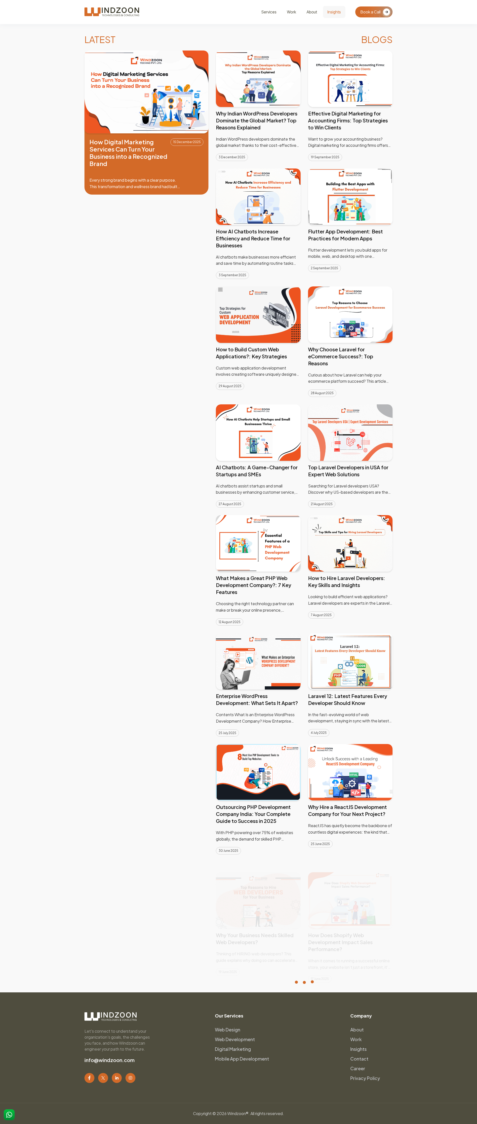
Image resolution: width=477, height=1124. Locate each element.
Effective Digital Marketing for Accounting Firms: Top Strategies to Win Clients (348, 120)
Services (269, 11)
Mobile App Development (242, 1059)
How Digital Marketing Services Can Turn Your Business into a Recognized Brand (128, 152)
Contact (359, 1059)
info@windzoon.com (109, 1060)
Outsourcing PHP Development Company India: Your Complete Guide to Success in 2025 (253, 814)
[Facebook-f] (89, 1078)
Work (291, 11)
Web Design (227, 1029)
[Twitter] (103, 1078)
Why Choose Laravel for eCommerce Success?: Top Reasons (340, 356)
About (312, 11)
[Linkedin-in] (117, 1078)
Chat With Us (9, 1114)
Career (357, 1068)
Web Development (235, 1039)
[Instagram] (130, 1078)
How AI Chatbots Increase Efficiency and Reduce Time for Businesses (253, 238)
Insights (334, 11)
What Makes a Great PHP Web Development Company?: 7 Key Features (253, 585)
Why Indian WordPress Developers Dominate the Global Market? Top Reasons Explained (256, 120)
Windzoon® (237, 1113)
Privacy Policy (365, 1078)
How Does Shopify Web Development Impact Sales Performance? (340, 932)
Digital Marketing (233, 1049)
